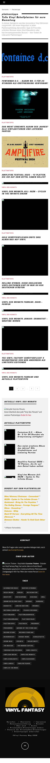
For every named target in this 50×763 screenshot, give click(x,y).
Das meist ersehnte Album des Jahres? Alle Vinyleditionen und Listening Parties (25, 128)
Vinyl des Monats (9, 187)
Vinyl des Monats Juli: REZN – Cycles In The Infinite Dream (29, 476)
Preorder (35, 623)
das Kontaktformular (15, 550)
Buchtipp (7, 597)
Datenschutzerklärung (20, 723)
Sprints (20, 641)
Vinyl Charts (31, 650)
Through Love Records (13, 650)
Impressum (41, 721)
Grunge (29, 601)
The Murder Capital (25, 645)
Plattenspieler (28, 619)
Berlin (20, 592)
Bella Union (8, 592)
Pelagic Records (30, 610)
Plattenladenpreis (26, 614)
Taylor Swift (32, 641)
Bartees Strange (29, 588)
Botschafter (32, 592)
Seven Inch (8, 641)
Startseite (26, 721)
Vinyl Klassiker (28, 659)
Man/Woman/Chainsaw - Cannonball (21, 496)
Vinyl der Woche (10, 654)
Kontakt (40, 723)
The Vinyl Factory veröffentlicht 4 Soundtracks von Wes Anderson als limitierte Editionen (23, 360)
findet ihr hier (26, 415)
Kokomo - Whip (11, 510)
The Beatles (8, 645)
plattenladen (9, 614)
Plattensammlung (11, 619)
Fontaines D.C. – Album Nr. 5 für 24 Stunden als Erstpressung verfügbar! (31, 434)
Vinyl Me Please (24, 663)
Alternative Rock (11, 588)
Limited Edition (22, 606)
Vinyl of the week (11, 668)
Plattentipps (8, 77)
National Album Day (11, 610)
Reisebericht (9, 636)
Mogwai (36, 606)
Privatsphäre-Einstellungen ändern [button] (27, 727)
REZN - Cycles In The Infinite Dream (20, 499)
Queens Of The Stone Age (27, 628)
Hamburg (39, 601)
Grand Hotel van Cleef (13, 601)
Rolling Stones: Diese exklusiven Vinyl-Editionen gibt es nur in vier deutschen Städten (22, 285)
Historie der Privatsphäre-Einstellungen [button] (26, 729)
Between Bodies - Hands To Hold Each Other (24, 519)
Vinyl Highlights (11, 659)
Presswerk (8, 628)
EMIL (43, 597)
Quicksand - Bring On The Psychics (20, 502)
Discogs (33, 597)
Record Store (9, 632)
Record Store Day (26, 632)
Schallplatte (38, 636)
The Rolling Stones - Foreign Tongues (21, 504)
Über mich (21, 725)
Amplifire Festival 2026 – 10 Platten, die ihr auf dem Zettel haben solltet (31, 463)
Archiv (34, 725)
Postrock (23, 623)
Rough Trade (24, 636)
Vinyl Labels (9, 663)
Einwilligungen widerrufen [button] (26, 731)
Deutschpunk (21, 597)
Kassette (7, 606)
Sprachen (11, 721)
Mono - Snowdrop (12, 507)
